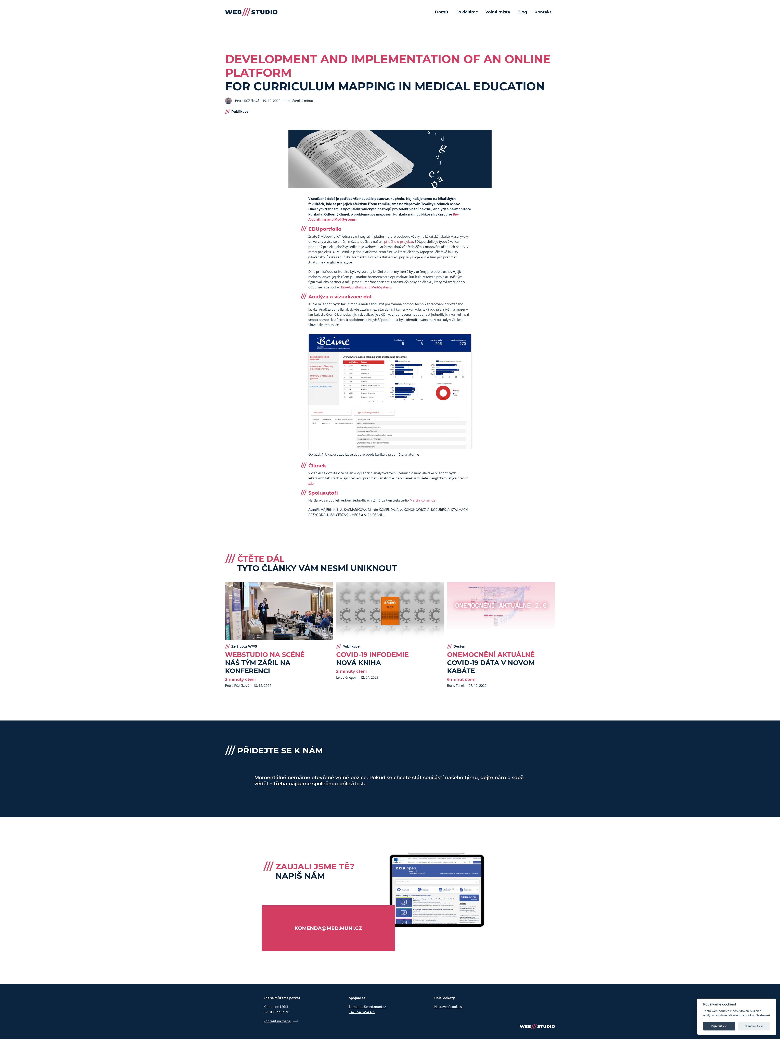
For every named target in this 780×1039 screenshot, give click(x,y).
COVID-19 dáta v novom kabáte (491, 663)
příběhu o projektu (398, 241)
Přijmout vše (719, 1026)
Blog (522, 12)
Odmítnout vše (754, 1026)
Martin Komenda (423, 500)
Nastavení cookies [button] (448, 1006)
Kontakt (542, 12)
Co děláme (466, 12)
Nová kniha (372, 659)
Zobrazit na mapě (277, 1021)
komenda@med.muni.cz (367, 1006)
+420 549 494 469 (362, 1012)
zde (311, 483)
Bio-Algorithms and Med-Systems (366, 287)
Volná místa (497, 12)
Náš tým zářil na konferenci (264, 663)
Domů (441, 12)
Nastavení (763, 1015)
